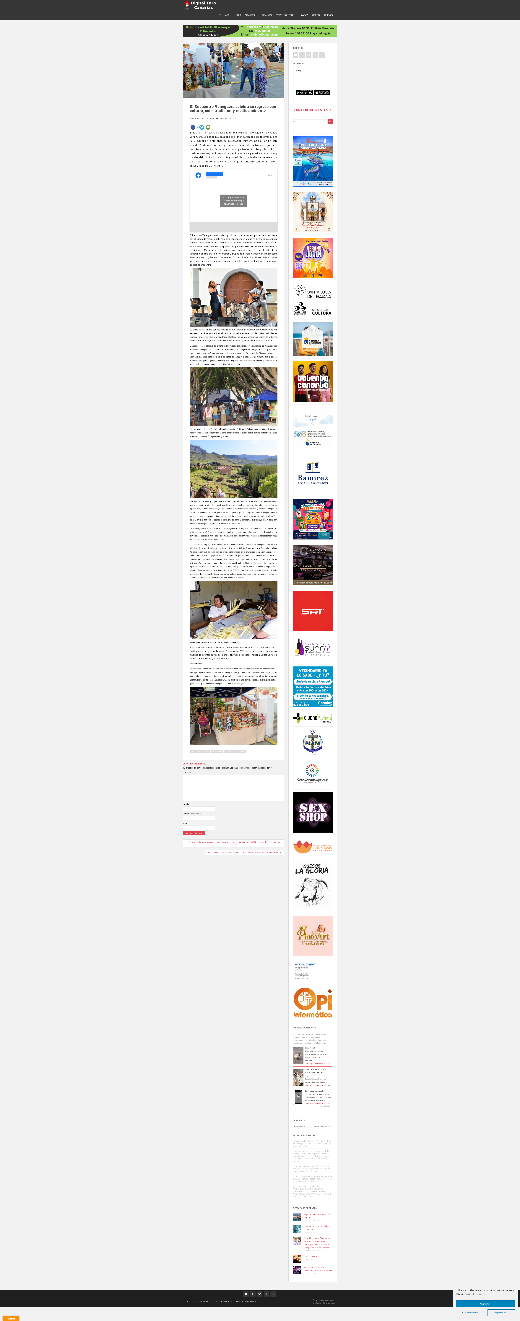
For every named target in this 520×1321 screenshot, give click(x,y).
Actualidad (250, 15)
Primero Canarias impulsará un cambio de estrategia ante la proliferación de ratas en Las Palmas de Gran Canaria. (311, 1168)
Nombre (187, 804)
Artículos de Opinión (285, 15)
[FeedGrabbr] (313, 1106)
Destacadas (267, 15)
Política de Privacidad (222, 1301)
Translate (329, 1126)
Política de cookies (474, 1294)
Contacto (328, 15)
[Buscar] (330, 121)
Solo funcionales (470, 1313)
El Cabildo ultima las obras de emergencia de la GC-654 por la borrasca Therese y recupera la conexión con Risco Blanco (312, 1179)
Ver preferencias (501, 1313)
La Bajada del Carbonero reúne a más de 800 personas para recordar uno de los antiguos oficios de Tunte (313, 1143)
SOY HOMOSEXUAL (312, 1256)
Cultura (304, 15)
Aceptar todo (486, 1304)
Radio (227, 15)
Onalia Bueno (217, 751)
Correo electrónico (192, 813)
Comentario (188, 772)
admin (211, 118)
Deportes (316, 15)
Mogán (233, 118)
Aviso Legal (203, 1301)
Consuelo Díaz (196, 751)
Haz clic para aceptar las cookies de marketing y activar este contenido (233, 200)
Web (185, 823)
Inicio (238, 15)
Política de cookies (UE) (246, 1301)
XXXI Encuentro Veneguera (235, 751)
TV (219, 15)
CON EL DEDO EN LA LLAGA (313, 110)
